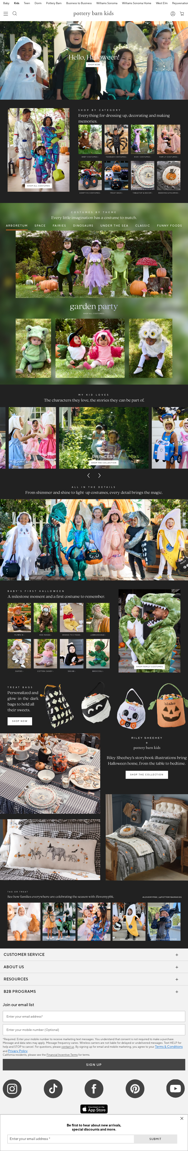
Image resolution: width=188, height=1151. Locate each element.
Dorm (38, 3)
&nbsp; (37, 554)
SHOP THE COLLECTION (146, 774)
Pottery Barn (54, 3)
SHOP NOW (20, 721)
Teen (27, 3)
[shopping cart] (181, 14)
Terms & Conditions (169, 1047)
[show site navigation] (5, 14)
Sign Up (94, 1065)
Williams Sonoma (106, 3)
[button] (14, 14)
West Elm (162, 3)
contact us (67, 1047)
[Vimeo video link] (94, 60)
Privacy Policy (18, 1051)
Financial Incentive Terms (62, 1055)
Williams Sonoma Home (136, 3)
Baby (6, 3)
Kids (16, 3)
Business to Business (79, 3)
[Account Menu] (173, 14)
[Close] (181, 1118)
